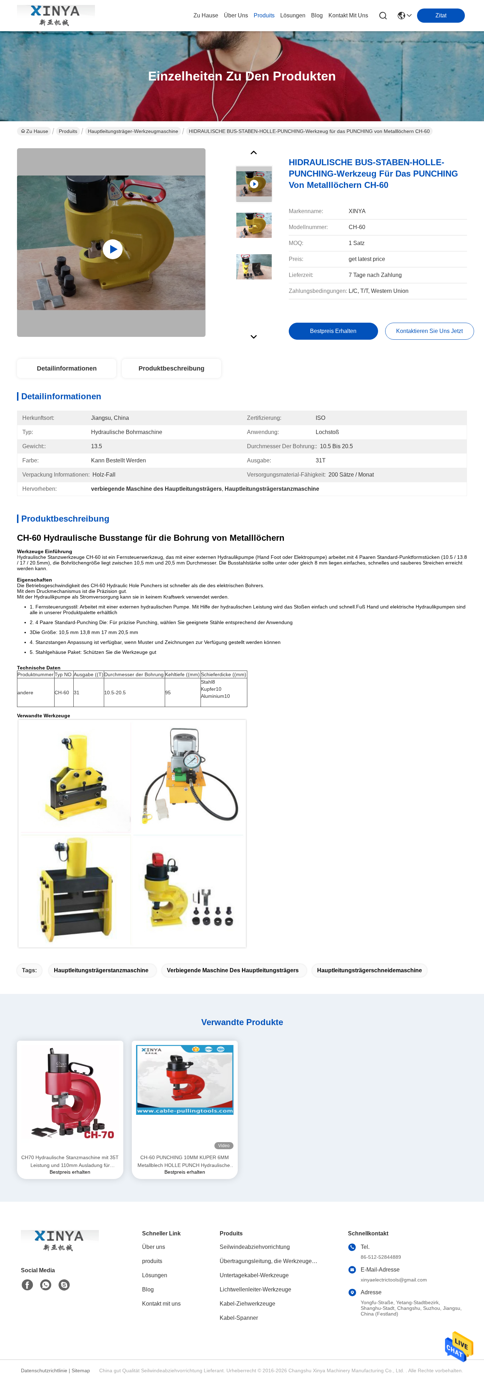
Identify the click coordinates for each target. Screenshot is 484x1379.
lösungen (292, 15)
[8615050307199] (45, 1285)
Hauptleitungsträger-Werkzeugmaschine (133, 131)
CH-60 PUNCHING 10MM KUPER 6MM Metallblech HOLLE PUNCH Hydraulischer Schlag (184, 1162)
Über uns (236, 15)
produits (264, 15)
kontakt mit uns (348, 15)
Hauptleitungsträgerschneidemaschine (369, 970)
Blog (148, 1289)
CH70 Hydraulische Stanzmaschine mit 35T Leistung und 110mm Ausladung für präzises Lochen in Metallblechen (70, 1162)
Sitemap (81, 1370)
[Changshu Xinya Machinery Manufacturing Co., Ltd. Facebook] (27, 1285)
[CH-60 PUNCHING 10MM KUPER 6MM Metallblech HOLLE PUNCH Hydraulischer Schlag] (185, 1097)
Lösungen (154, 1275)
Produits (68, 131)
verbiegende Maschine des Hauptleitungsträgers (233, 970)
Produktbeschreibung (171, 368)
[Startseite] (60, 1249)
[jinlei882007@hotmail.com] (64, 1285)
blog (317, 15)
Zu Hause (205, 15)
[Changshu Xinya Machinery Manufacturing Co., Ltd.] (56, 15)
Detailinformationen (67, 368)
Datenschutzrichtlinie (44, 1370)
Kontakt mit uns (161, 1304)
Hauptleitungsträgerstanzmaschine (101, 970)
